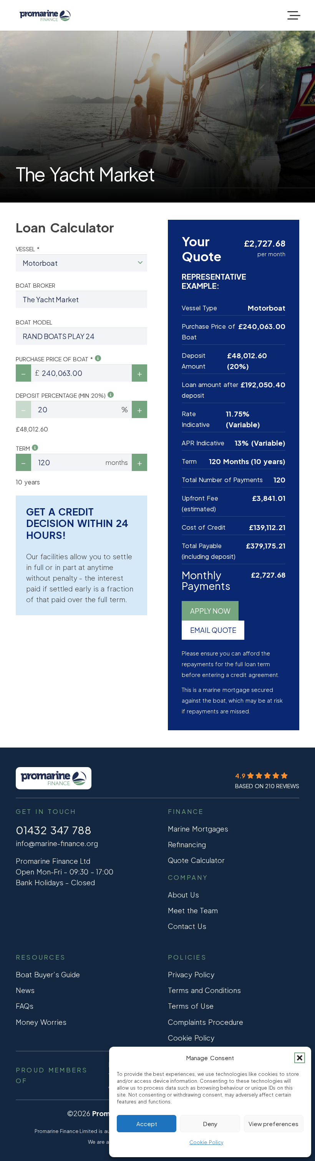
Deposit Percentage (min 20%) (62, 395)
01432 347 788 (53, 830)
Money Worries (41, 1022)
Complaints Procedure (205, 1022)
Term (24, 448)
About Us (183, 894)
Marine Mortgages (198, 828)
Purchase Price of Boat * (55, 359)
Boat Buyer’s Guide (48, 974)
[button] (299, 1058)
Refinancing (187, 844)
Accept (146, 1123)
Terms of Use (191, 1005)
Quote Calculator (196, 860)
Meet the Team (193, 910)
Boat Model (34, 322)
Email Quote (213, 630)
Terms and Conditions (204, 990)
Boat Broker (35, 285)
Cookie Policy (206, 1142)
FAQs (24, 1005)
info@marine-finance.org (57, 843)
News (25, 990)
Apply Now (210, 610)
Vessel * (28, 248)
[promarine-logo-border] (45, 15)
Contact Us (187, 926)
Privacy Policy (191, 974)
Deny (210, 1123)
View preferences (273, 1123)
